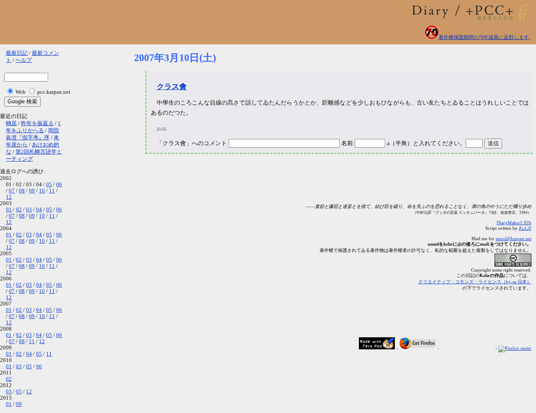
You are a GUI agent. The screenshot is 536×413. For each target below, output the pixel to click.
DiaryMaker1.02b (514, 222)
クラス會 (172, 86)
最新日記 (17, 53)
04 (39, 210)
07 (12, 191)
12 (9, 197)
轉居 (11, 123)
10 (42, 191)
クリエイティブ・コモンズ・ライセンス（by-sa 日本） (474, 281)
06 (59, 184)
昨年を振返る (37, 123)
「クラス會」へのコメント (192, 143)
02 (19, 210)
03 (29, 210)
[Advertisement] (286, 183)
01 (9, 210)
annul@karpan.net (513, 238)
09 (32, 191)
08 (22, 191)
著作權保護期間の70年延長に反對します (483, 37)
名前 (348, 143)
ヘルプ (23, 60)
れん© (525, 228)
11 (52, 191)
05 (49, 184)
